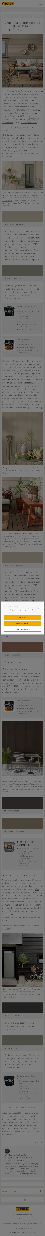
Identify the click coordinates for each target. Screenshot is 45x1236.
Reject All (22, 617)
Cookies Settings (22, 629)
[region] (22, 618)
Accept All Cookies (22, 623)
